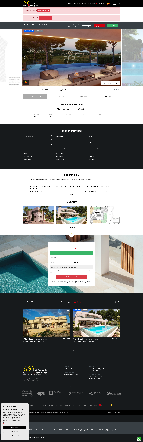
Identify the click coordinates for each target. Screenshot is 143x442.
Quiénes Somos (70, 405)
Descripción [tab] (59, 96)
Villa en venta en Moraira (84, 419)
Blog (86, 405)
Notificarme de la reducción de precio (86, 25)
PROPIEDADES (77, 3)
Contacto (91, 3)
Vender (84, 3)
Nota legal (39, 412)
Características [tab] (35, 96)
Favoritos (101, 3)
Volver (117, 89)
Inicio (70, 3)
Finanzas (108, 96)
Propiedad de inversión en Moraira (35, 429)
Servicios (59, 405)
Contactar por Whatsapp (72, 253)
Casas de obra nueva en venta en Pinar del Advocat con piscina (108, 430)
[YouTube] (37, 379)
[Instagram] (28, 379)
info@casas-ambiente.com (71, 374)
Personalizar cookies (14, 431)
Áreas (80, 405)
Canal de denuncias (64, 412)
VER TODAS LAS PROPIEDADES (30, 302)
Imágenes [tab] (83, 96)
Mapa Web (55, 412)
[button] (71, 227)
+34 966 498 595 (68, 369)
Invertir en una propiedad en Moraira (59, 429)
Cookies (50, 412)
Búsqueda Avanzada (43, 10)
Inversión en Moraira (59, 426)
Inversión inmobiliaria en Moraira (34, 426)
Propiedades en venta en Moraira (108, 419)
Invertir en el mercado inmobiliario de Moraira (83, 426)
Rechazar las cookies (14, 435)
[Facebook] (24, 379)
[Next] (118, 302)
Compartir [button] (32, 89)
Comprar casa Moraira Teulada (59, 419)
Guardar (64, 89)
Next (119, 57)
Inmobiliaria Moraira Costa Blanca (35, 419)
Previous (23, 57)
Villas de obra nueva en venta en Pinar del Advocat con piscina (83, 430)
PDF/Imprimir (48, 89)
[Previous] (115, 302)
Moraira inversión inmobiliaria (108, 426)
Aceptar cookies (14, 427)
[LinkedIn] (33, 379)
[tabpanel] (46, 328)
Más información (7, 423)
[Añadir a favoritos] (68, 311)
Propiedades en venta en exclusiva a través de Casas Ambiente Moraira (34, 438)
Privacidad (45, 412)
